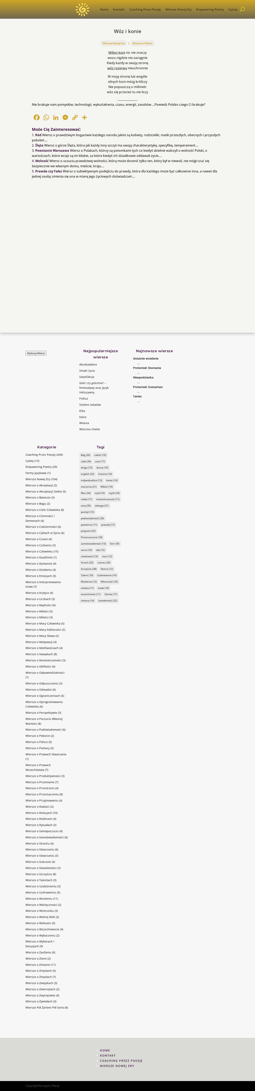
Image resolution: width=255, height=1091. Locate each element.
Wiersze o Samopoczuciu (42, 831)
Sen (114, 543)
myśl (100, 493)
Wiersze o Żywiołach (39, 1001)
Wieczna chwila (89, 429)
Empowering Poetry (210, 9)
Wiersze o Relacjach (39, 813)
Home (104, 9)
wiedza (87, 588)
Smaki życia (87, 370)
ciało (86, 461)
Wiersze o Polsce (142, 43)
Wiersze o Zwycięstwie (40, 995)
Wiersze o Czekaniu (39, 545)
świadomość (107, 600)
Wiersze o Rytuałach (39, 825)
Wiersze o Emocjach (39, 576)
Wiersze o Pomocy (38, 748)
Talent (87, 575)
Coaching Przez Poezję (145, 9)
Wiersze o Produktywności (43, 776)
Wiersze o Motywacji (39, 642)
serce (86, 550)
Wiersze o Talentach (39, 880)
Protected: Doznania (147, 368)
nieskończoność (108, 499)
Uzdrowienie (107, 575)
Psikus (83, 398)
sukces (103, 562)
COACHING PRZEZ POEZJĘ (121, 1061)
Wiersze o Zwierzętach (40, 989)
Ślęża (39, 145)
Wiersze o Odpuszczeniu (42, 683)
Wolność (42, 161)
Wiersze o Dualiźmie (39, 557)
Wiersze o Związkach (39, 983)
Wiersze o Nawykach (39, 654)
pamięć (87, 512)
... (138, 363)
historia (105, 474)
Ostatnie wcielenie (145, 358)
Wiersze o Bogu (36, 503)
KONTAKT (108, 1055)
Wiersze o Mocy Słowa (40, 636)
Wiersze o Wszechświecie (42, 929)
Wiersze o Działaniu (39, 570)
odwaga (102, 505)
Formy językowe (36, 473)
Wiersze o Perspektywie (41, 713)
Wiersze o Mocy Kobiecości (43, 630)
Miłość (107, 486)
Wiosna (84, 423)
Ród (38, 135)
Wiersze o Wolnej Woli (40, 917)
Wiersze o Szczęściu (39, 874)
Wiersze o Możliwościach (42, 648)
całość (100, 455)
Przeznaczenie (91, 537)
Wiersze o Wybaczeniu (40, 935)
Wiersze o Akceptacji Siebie (44, 491)
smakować (89, 556)
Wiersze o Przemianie (40, 782)
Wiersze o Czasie (37, 539)
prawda (108, 524)
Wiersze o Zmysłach (39, 971)
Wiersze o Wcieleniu (39, 898)
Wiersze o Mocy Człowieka (43, 623)
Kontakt (119, 9)
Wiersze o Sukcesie (38, 862)
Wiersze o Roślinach (39, 819)
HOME (105, 1050)
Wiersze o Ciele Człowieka (43, 510)
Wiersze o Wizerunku (40, 911)
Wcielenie (89, 581)
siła (100, 550)
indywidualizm (91, 480)
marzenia (89, 486)
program (88, 531)
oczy (86, 505)
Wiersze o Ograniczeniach (43, 696)
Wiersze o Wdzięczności (41, 905)
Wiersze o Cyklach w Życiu (43, 533)
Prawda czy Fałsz (48, 171)
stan (107, 556)
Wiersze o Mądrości (39, 605)
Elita (82, 411)
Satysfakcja (86, 377)
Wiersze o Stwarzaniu (40, 849)
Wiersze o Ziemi (36, 958)
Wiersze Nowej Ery (178, 9)
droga (86, 467)
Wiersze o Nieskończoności (44, 660)
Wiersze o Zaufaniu (38, 952)
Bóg (85, 455)
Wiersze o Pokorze (38, 736)
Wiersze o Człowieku (39, 551)
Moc (86, 493)
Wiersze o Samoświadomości (45, 837)
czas (100, 461)
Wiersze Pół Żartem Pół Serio (45, 1007)
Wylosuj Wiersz (36, 353)
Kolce (82, 417)
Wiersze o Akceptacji (39, 485)
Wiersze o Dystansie (39, 563)
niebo (86, 499)
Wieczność (109, 581)
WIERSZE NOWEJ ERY (117, 1066)
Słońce (107, 569)
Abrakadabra (88, 364)
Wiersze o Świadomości (41, 868)
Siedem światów (90, 405)
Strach (87, 562)
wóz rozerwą (117, 68)
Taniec (137, 396)
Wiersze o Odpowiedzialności (45, 673)
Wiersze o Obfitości (38, 666)
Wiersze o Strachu (38, 843)
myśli (114, 493)
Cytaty (233, 9)
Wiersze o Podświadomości (44, 729)
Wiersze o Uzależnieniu (41, 886)
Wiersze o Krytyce (37, 593)
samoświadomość (93, 543)
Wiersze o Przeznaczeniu (42, 794)
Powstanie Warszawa (52, 150)
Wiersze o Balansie (38, 497)
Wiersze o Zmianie (38, 965)
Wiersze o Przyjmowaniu (42, 800)
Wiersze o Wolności (38, 923)
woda (103, 588)
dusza (102, 467)
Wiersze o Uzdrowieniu (41, 892)
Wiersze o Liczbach (38, 599)
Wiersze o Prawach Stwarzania (46, 754)
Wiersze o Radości (38, 806)
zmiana (87, 600)
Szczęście (89, 569)
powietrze (89, 524)
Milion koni (116, 52)
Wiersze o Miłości (37, 611)
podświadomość (92, 518)
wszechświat (91, 594)
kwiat (112, 480)
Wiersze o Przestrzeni (40, 788)
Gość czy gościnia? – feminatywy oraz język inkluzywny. (94, 387)
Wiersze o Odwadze (39, 689)
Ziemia (111, 594)
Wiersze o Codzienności (41, 527)
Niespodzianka (143, 377)
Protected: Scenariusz (148, 387)
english (87, 474)
